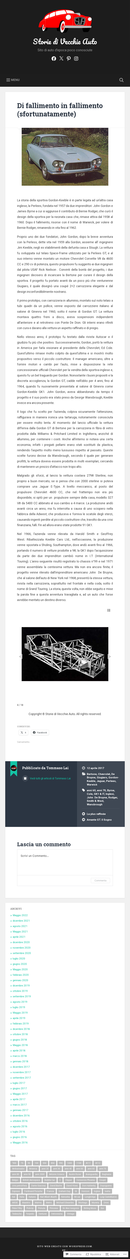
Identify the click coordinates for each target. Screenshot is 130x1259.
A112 (97, 1163)
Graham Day (64, 1191)
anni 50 (79, 1169)
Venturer (43, 1214)
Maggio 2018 (20, 1045)
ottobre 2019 (20, 991)
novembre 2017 (22, 1072)
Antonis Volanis (56, 1174)
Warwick (92, 784)
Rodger (112, 797)
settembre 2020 (22, 953)
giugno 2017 (20, 1088)
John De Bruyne (97, 797)
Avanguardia (92, 1174)
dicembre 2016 (21, 1115)
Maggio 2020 (20, 969)
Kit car (77, 1197)
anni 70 (101, 790)
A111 (88, 1163)
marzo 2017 (20, 1104)
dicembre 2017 (21, 1066)
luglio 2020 (19, 958)
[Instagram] (76, 58)
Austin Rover (75, 1174)
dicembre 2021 (21, 920)
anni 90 (27, 1174)
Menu (15, 80)
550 (44, 1163)
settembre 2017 (22, 1077)
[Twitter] (61, 58)
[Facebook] (54, 58)
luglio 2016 (19, 1131)
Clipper (68, 1180)
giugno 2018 (20, 1039)
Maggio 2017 (20, 1093)
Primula (41, 1208)
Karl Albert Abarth (48, 1197)
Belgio (15, 1180)
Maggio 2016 (20, 1142)
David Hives (72, 1185)
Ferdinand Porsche (33, 1191)
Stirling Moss (90, 1208)
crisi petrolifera (19, 1185)
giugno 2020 (20, 964)
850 (53, 1163)
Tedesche (16, 1214)
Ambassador (18, 1169)
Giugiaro (102, 777)
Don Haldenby (89, 1185)
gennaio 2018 (20, 1061)
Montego (82, 1202)
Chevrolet (104, 774)
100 (36, 1163)
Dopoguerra (106, 1185)
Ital (13, 1197)
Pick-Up (30, 1208)
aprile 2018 (19, 1050)
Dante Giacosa (38, 1185)
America (33, 1169)
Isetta (107, 1191)
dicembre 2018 (21, 1029)
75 (22, 1163)
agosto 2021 (20, 926)
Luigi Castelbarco (108, 1197)
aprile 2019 (19, 1018)
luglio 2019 (19, 1007)
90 (29, 1163)
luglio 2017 (19, 1083)
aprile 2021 (19, 936)
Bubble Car (50, 1180)
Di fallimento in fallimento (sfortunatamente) (60, 109)
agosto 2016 (20, 1126)
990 (61, 1163)
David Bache (56, 1185)
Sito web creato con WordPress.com (64, 1246)
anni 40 (68, 1169)
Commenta (100, 880)
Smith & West (95, 800)
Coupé (102, 1180)
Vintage (70, 1214)
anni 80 (15, 1174)
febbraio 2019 (21, 1023)
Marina (38, 1202)
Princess (54, 1208)
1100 (79, 1163)
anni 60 (91, 790)
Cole (90, 793)
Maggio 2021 (20, 931)
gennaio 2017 (20, 1110)
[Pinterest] (68, 58)
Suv (102, 1208)
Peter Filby (17, 1208)
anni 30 (56, 1169)
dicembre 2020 (21, 942)
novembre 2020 (22, 947)
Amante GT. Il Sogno (99, 819)
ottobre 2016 (20, 1121)
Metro (49, 1202)
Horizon (85, 1191)
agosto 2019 (20, 1001)
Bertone (92, 774)
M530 (15, 1202)
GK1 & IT (99, 793)
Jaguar (101, 781)
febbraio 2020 (21, 974)
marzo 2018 (20, 1056)
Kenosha (65, 1197)
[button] (20, 656)
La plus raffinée (96, 814)
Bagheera (106, 1174)
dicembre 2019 (21, 985)
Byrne (110, 790)
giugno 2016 (20, 1137)
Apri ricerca (121, 80)
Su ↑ (65, 1250)
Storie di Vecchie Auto (65, 41)
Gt (76, 1191)
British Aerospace (31, 1180)
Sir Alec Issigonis (71, 1208)
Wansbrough (94, 804)
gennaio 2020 (20, 980)
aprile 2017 (19, 1099)
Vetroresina (56, 1214)
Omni (106, 1202)
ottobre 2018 (20, 1034)
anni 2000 (40, 1174)
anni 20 (45, 1169)
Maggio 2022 (20, 915)
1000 (69, 1163)
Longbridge (90, 1197)
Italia (22, 1197)
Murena (95, 1202)
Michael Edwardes (65, 1202)
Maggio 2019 (20, 1012)
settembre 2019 (22, 996)
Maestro (26, 1202)
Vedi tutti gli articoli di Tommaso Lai (50, 778)
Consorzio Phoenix (86, 1180)
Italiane (32, 1197)
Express (16, 1191)
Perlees (111, 781)
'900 (14, 1163)
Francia (50, 1191)
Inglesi (110, 793)
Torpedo (30, 1214)
